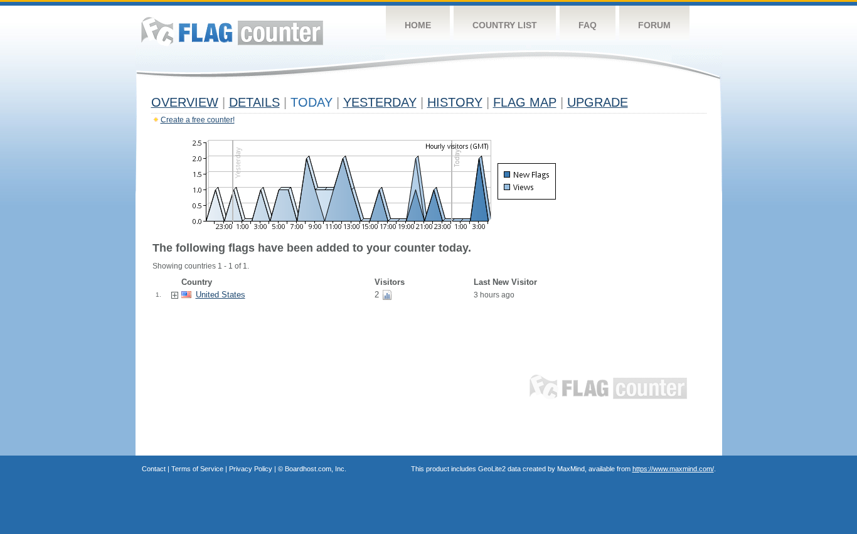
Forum (654, 25)
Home (418, 25)
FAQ (587, 25)
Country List (504, 25)
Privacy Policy (250, 469)
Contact (154, 469)
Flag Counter (232, 31)
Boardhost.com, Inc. (315, 469)
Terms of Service (197, 469)
